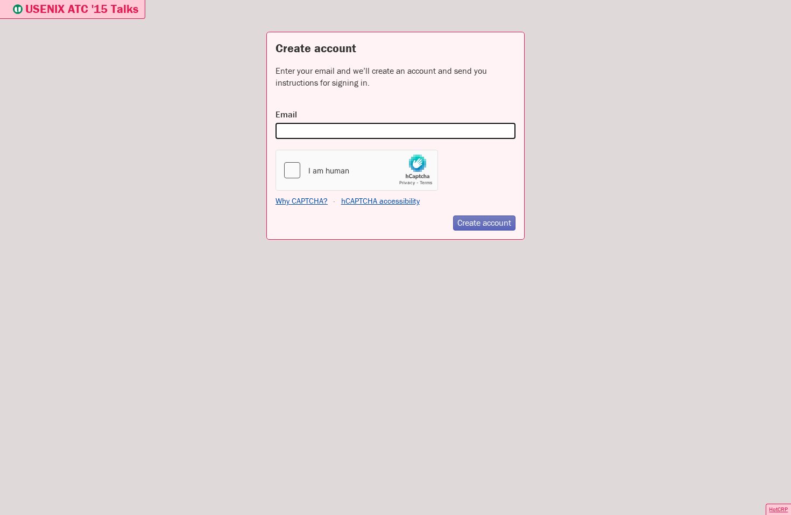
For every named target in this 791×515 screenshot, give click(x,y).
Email (286, 114)
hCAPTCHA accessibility (380, 201)
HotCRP (778, 509)
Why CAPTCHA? (302, 201)
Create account (484, 222)
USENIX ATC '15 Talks (81, 9)
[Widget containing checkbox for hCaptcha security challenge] (357, 170)
